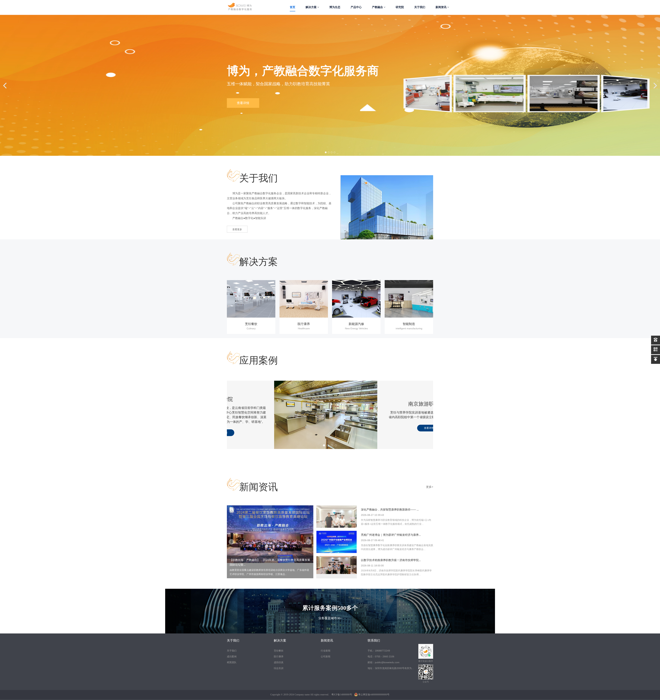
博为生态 (334, 7)
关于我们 (419, 7)
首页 (292, 7)
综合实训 (278, 668)
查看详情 (381, 432)
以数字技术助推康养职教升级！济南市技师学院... (391, 560)
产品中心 (356, 7)
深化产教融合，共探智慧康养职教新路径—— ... (390, 509)
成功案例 (231, 656)
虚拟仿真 (278, 662)
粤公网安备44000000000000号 (373, 694)
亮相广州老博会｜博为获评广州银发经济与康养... (391, 534)
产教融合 (378, 7)
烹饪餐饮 (278, 650)
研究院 (400, 7)
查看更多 (237, 229)
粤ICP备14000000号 (341, 694)
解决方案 (311, 7)
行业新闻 (325, 650)
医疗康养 (278, 656)
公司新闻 (325, 656)
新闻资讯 (441, 7)
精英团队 (231, 662)
